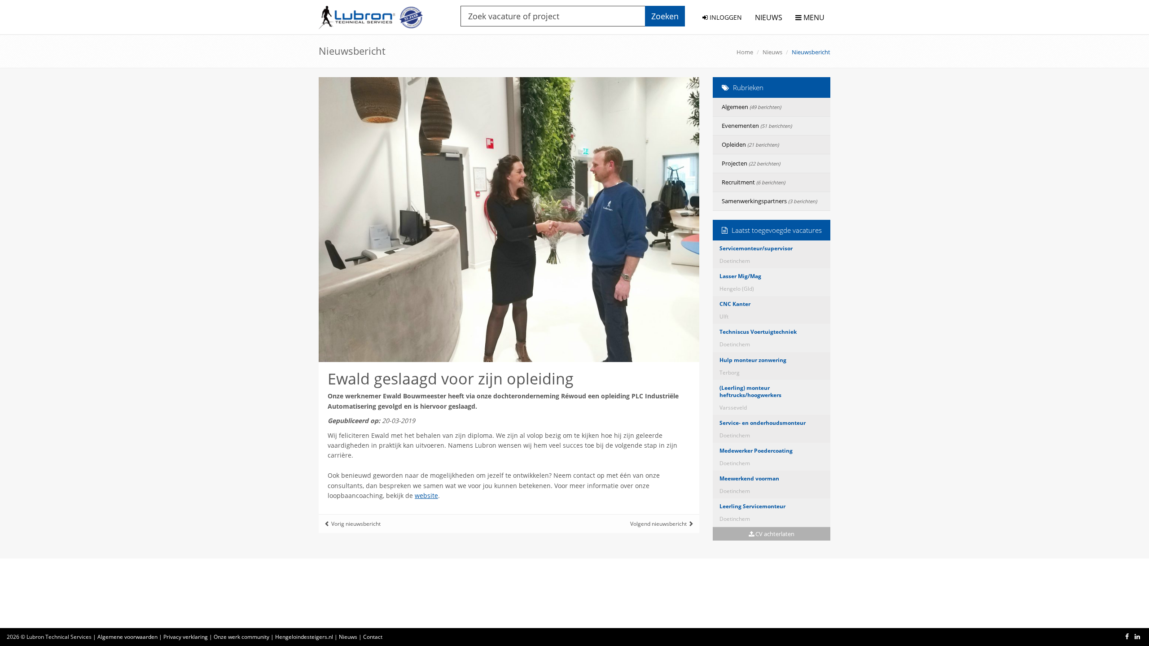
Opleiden (750, 144)
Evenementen (757, 126)
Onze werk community (241, 637)
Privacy (185, 637)
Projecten (751, 163)
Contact (372, 637)
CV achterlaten (774, 534)
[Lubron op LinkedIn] (1137, 636)
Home (745, 52)
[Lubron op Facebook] (1127, 636)
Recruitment (753, 182)
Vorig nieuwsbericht (355, 524)
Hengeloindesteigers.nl (304, 637)
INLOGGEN (725, 17)
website (426, 495)
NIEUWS (768, 17)
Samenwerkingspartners (769, 201)
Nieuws (772, 52)
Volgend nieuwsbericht (659, 524)
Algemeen (751, 107)
